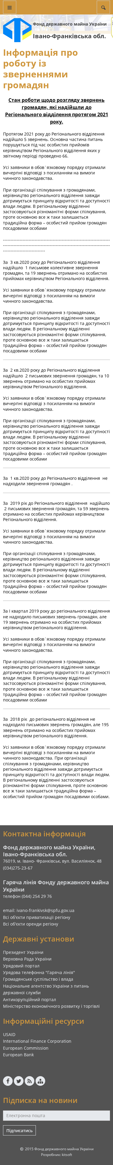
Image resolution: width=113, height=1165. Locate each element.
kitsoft (67, 1154)
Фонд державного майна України (70, 24)
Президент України (23, 952)
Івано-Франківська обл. (69, 36)
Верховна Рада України (27, 959)
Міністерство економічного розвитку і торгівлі (51, 1006)
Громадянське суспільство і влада (38, 979)
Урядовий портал (21, 966)
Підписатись (19, 1130)
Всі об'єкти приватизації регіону (36, 917)
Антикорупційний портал (29, 999)
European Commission (26, 1048)
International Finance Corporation (37, 1041)
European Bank (18, 1054)
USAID (9, 1034)
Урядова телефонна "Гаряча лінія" (39, 972)
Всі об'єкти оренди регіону (30, 924)
